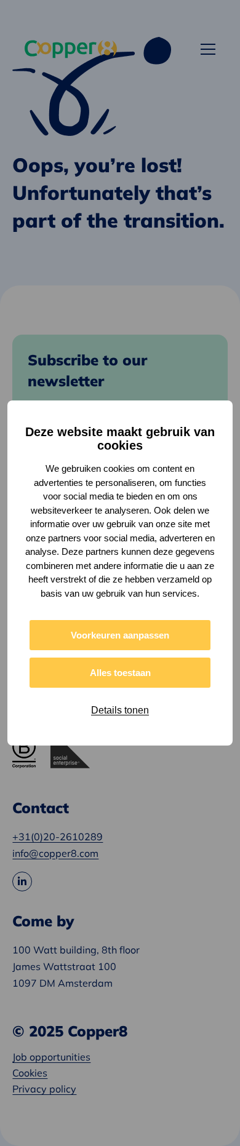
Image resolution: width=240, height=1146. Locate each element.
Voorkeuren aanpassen (120, 635)
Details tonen (120, 710)
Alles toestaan (120, 672)
